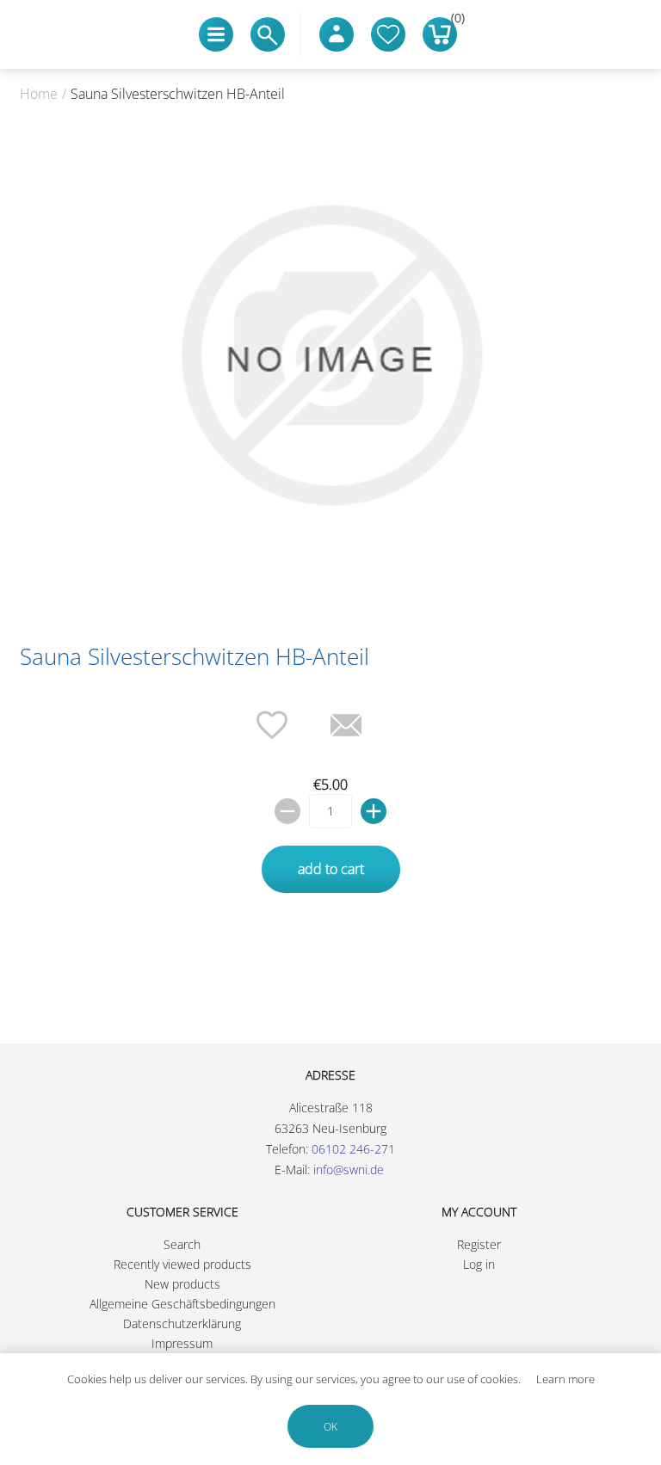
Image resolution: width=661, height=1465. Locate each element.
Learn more (565, 1379)
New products (182, 1284)
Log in (479, 1264)
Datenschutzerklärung (182, 1323)
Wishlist (388, 34)
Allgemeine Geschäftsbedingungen (182, 1304)
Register (479, 1244)
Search (182, 1244)
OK (330, 1426)
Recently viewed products (182, 1264)
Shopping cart (454, 21)
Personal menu (336, 34)
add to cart (331, 868)
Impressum (182, 1343)
